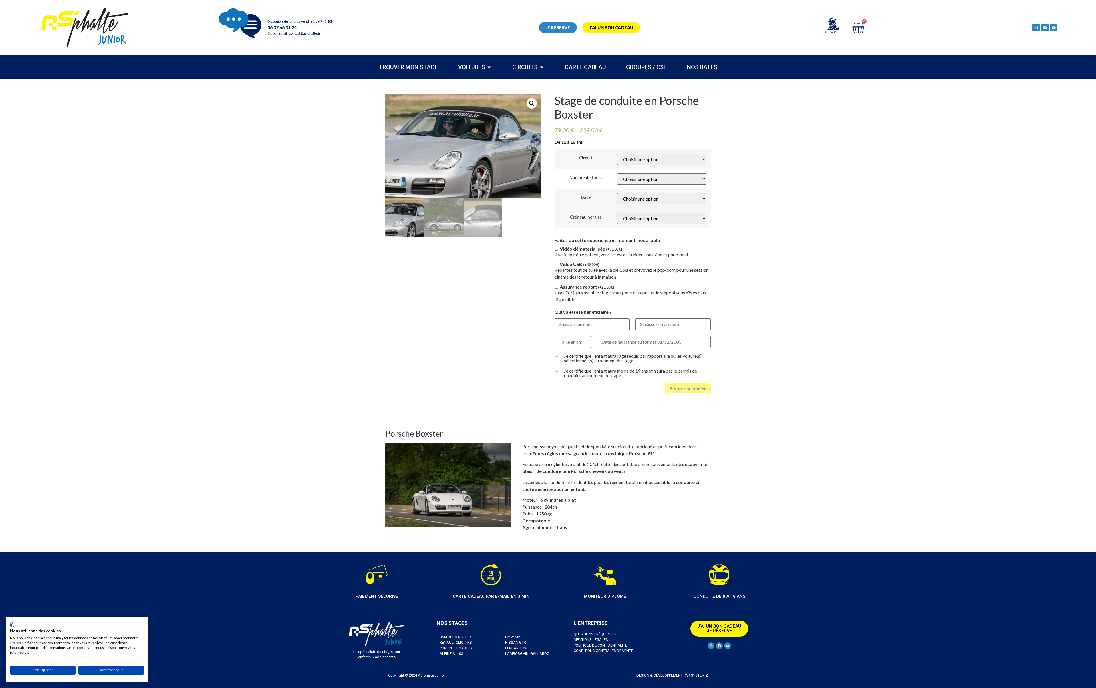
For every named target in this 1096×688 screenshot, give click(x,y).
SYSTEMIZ (699, 675)
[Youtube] (1053, 27)
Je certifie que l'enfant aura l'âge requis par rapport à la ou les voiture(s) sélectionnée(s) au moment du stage (633, 358)
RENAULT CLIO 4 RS (456, 642)
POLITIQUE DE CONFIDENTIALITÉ (600, 645)
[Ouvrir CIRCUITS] (542, 67)
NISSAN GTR (515, 642)
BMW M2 (512, 637)
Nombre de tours (585, 178)
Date (586, 197)
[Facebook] (1045, 27)
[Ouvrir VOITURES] (489, 67)
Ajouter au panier (687, 388)
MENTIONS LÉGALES (591, 639)
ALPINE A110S (451, 653)
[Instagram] (1036, 27)
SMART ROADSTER (455, 637)
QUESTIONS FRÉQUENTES (595, 634)
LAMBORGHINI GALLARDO (527, 653)
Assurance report (587, 287)
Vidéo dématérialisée (591, 249)
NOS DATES (702, 67)
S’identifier (832, 32)
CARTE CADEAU (585, 67)
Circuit (586, 158)
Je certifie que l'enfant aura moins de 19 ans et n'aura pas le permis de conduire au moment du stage (630, 373)
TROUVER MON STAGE (408, 67)
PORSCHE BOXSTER (456, 648)
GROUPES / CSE (646, 67)
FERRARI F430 (516, 648)
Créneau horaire (586, 217)
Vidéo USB (579, 264)
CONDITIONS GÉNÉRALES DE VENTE (603, 651)
